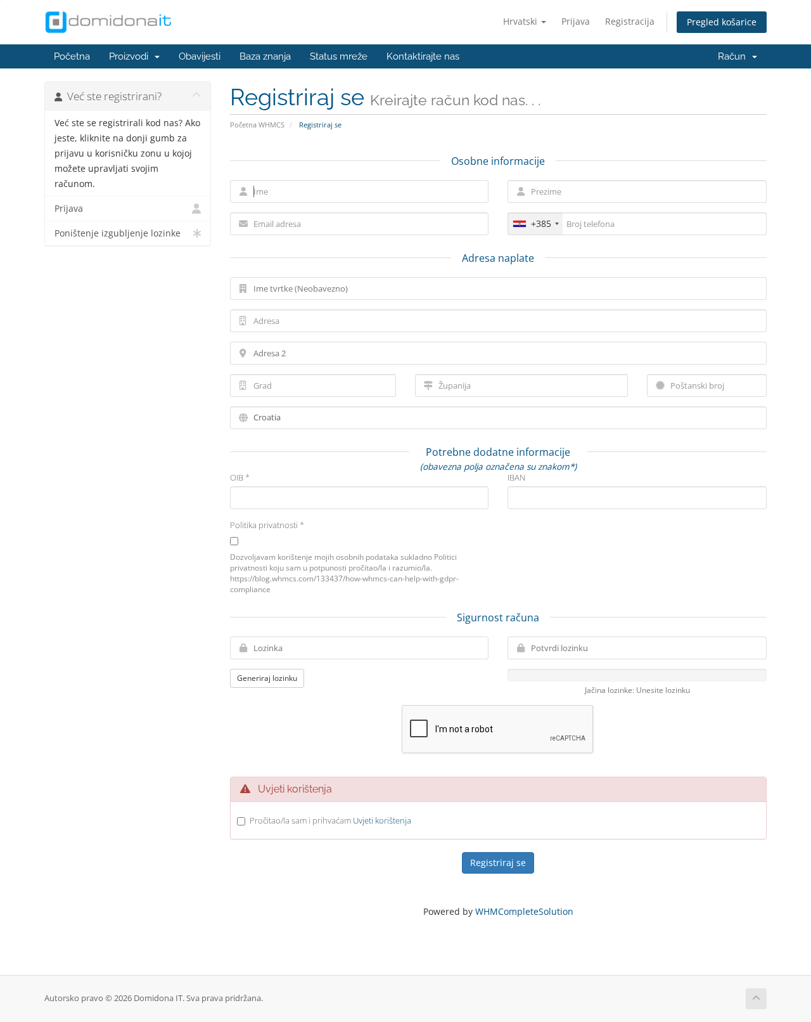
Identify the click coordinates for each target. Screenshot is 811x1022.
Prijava (575, 21)
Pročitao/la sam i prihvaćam (330, 820)
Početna (72, 56)
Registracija (630, 21)
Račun (734, 56)
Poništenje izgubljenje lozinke (117, 233)
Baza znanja (265, 56)
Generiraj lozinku (267, 678)
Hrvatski (521, 21)
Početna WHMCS (257, 124)
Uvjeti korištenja (382, 820)
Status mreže (338, 56)
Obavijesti (199, 56)
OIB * (240, 477)
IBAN (516, 477)
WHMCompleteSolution (524, 911)
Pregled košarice (722, 22)
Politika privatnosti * (267, 525)
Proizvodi (131, 56)
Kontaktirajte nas (422, 56)
